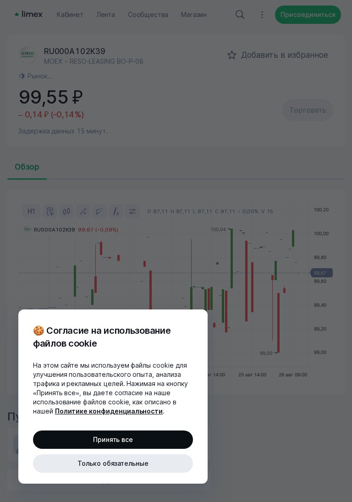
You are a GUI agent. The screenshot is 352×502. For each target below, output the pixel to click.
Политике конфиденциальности (109, 411)
